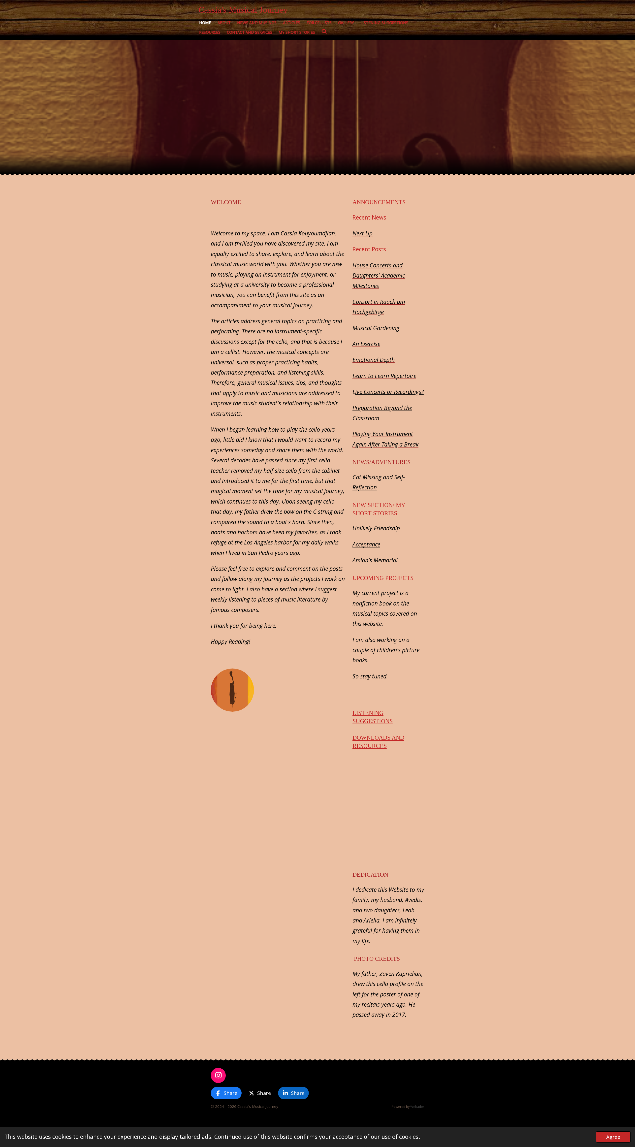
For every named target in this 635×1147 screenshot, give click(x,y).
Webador (417, 1107)
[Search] (324, 31)
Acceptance (366, 544)
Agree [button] (613, 1136)
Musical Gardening (375, 328)
